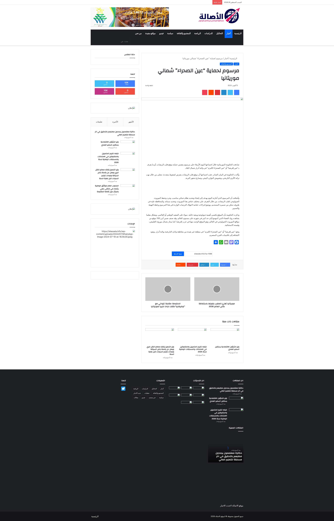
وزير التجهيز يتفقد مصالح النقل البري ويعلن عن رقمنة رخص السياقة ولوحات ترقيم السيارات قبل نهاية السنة (160, 350)
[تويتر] (230, 92)
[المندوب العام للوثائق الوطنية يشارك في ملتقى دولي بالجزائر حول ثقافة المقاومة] (128, 189)
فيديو (161, 33)
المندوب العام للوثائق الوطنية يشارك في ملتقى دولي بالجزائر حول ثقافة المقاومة (107, 188)
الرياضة (197, 33)
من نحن (138, 33)
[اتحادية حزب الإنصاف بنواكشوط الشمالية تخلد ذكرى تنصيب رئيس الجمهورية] (198, 404)
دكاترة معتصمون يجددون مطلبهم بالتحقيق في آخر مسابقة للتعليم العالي (115, 133)
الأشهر (131, 122)
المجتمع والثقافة (184, 33)
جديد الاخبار (137, 393)
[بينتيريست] (217, 92)
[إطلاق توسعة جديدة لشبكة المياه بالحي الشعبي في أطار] (186, 397)
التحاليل (219, 33)
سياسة (170, 33)
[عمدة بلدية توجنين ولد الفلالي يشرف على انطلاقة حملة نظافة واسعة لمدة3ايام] (186, 404)
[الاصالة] (219, 15)
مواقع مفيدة (150, 33)
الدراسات (208, 33)
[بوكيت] (204, 92)
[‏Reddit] (211, 92)
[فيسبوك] (236, 92)
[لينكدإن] (223, 92)
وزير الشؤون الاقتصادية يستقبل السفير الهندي (227, 348)
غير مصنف (152, 398)
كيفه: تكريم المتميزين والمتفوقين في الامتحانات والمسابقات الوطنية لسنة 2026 (193, 349)
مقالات (136, 398)
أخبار (228, 33)
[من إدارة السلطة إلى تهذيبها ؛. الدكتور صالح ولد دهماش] (174, 397)
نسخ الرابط (178, 254)
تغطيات (146, 393)
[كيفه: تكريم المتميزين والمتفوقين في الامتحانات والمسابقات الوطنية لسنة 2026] (192, 336)
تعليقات (99, 122)
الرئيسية (237, 33)
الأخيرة (115, 122)
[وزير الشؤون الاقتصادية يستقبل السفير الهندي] (225, 336)
